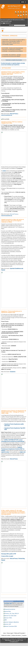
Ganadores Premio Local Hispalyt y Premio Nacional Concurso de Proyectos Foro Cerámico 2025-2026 (13, 73)
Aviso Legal (10, 633)
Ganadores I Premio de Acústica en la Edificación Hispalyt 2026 (11, 311)
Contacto (8, 23)
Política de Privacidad (19, 633)
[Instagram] (24, 13)
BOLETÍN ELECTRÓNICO (18, 601)
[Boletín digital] (27, 17)
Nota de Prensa (14, 214)
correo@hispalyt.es (14, 641)
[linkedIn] (21, 13)
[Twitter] (19, 13)
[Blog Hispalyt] (24, 17)
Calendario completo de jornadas (14, 60)
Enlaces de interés (16, 635)
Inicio (2, 28)
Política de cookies (5, 635)
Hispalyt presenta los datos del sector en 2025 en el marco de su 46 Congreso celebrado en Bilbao (12, 221)
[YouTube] (21, 16)
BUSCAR (11, 25)
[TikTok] (19, 16)
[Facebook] (16, 13)
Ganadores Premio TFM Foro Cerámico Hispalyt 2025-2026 (11, 122)
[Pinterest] (27, 13)
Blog (2, 23)
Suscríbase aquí (8, 603)
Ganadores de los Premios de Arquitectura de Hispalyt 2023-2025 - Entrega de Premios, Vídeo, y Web (13, 412)
